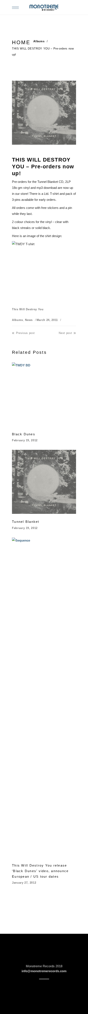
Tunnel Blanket (25, 521)
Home (21, 42)
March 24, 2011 (47, 320)
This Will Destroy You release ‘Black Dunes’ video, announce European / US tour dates (40, 871)
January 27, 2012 (24, 882)
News (29, 320)
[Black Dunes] (44, 394)
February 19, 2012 (25, 440)
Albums (38, 41)
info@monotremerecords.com (44, 971)
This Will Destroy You (28, 309)
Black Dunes (23, 434)
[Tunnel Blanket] (44, 482)
